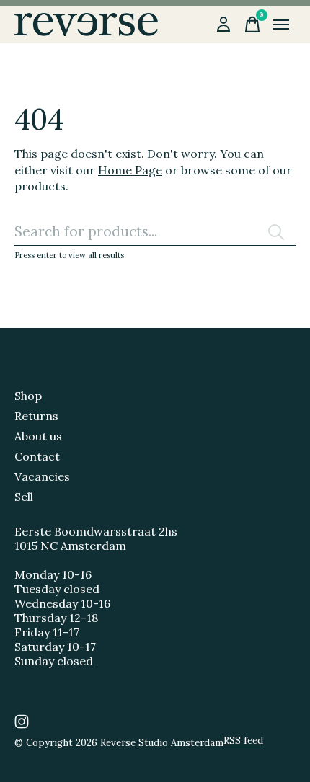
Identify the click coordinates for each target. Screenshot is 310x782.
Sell (23, 496)
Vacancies (42, 476)
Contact (37, 456)
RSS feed (243, 740)
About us (38, 436)
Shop (28, 395)
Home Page (130, 170)
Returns (36, 416)
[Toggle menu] (281, 24)
